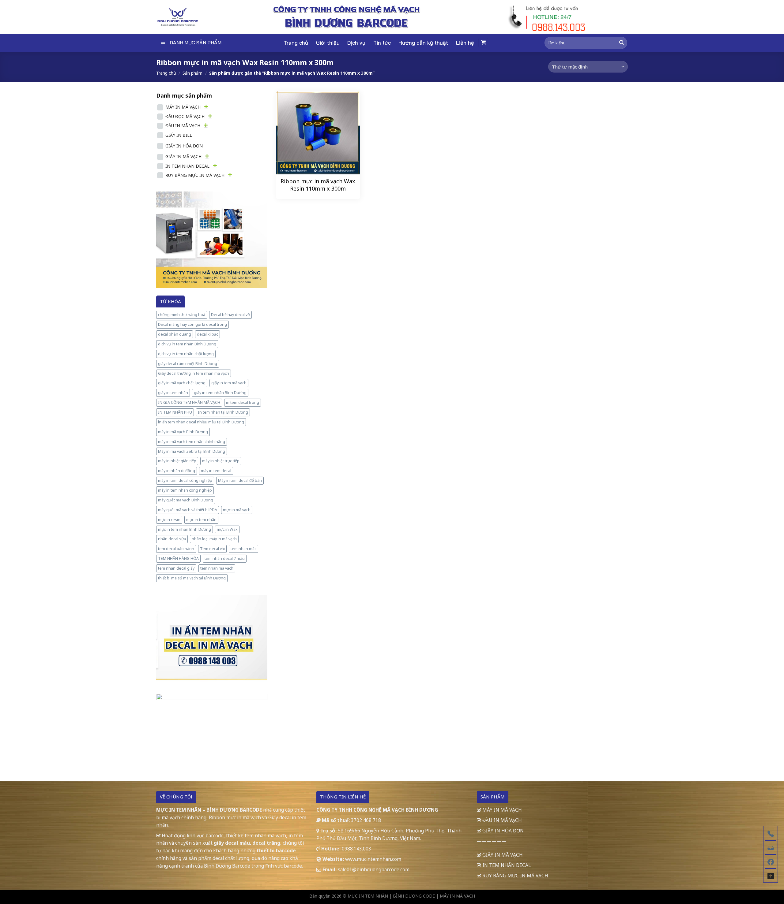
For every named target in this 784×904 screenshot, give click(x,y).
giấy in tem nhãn (173, 392)
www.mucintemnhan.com (373, 859)
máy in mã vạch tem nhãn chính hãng (191, 441)
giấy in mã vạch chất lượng (181, 382)
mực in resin (169, 519)
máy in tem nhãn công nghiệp (185, 490)
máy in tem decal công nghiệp (185, 480)
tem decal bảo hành (176, 548)
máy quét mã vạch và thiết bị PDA (187, 509)
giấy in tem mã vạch (229, 382)
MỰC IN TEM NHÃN (368, 896)
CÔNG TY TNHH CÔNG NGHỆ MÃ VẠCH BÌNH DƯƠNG (377, 809)
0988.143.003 (356, 848)
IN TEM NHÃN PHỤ (175, 412)
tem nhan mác (243, 548)
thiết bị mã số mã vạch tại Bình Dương (192, 578)
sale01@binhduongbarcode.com (373, 869)
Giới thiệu (328, 42)
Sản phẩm (192, 73)
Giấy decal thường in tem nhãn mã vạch (193, 373)
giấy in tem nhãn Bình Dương (220, 392)
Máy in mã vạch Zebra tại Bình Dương (191, 451)
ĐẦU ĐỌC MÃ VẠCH (185, 116)
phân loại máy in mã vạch (214, 538)
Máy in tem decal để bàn (240, 480)
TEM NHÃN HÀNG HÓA (178, 558)
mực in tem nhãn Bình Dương (184, 529)
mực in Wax (227, 529)
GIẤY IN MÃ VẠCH (183, 156)
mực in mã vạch (237, 509)
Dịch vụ (356, 42)
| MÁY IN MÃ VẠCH (455, 896)
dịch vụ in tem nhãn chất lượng (186, 353)
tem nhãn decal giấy (176, 568)
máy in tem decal (216, 470)
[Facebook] (770, 861)
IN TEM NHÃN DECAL (187, 166)
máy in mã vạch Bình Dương (183, 431)
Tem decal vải (212, 548)
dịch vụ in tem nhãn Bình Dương (187, 344)
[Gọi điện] (770, 833)
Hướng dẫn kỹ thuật (423, 42)
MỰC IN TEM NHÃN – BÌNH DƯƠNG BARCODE (209, 809)
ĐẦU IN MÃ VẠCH (182, 125)
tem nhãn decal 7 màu (225, 558)
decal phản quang (174, 334)
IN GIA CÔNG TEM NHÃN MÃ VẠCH (189, 402)
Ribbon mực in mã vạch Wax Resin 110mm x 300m (318, 185)
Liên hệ (465, 42)
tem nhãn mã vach (216, 568)
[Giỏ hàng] (483, 42)
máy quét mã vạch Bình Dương (185, 500)
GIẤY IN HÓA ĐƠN (184, 146)
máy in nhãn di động (176, 470)
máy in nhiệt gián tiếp (177, 460)
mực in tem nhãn (201, 519)
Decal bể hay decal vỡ (230, 314)
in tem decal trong (242, 402)
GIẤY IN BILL (178, 135)
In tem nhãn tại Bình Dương (223, 412)
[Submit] (621, 43)
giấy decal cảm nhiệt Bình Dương (187, 363)
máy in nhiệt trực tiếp (220, 460)
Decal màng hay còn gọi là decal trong (192, 324)
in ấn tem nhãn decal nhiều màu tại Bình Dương (201, 422)
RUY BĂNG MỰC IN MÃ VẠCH (194, 175)
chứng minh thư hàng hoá (181, 314)
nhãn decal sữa (172, 538)
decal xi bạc (207, 334)
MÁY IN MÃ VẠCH (183, 107)
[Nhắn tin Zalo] (770, 847)
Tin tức (382, 42)
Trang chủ (296, 42)
